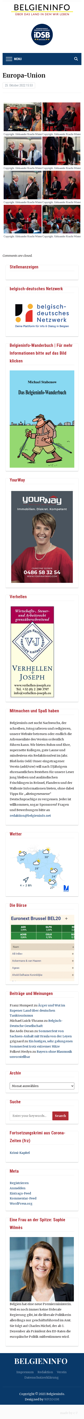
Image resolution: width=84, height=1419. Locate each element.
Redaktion (45, 1372)
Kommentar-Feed (23, 1198)
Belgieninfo (41, 1360)
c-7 (75, 1413)
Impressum (25, 1372)
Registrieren (19, 1183)
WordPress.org (21, 1203)
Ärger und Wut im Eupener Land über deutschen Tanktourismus (37, 1010)
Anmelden (17, 1188)
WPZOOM (51, 1399)
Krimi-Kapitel (20, 1153)
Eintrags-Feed (20, 1193)
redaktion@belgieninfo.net (30, 816)
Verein (62, 1372)
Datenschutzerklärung (41, 1377)
